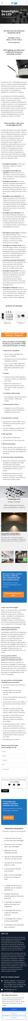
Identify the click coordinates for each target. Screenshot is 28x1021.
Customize (14, 1013)
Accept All (14, 1009)
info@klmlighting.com (10, 989)
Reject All (14, 1017)
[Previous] (1, 320)
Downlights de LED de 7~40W (7, 322)
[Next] (27, 320)
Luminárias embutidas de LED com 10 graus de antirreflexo (21, 324)
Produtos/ (6, 17)
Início (2, 17)
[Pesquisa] (26, 2)
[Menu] (2, 3)
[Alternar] (2, 838)
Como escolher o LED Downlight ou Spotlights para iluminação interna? (10, 534)
